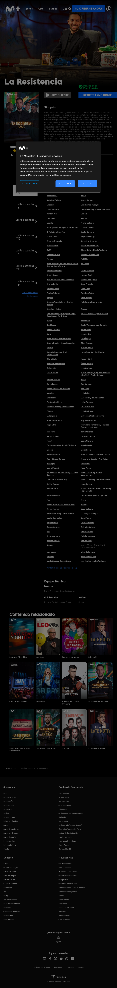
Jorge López (52, 384)
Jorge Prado (52, 522)
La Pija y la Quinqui (89, 513)
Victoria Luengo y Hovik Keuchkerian (57, 353)
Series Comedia (9, 837)
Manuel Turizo (53, 488)
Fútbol (53, 8)
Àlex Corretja (87, 363)
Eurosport (7, 908)
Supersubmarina (54, 270)
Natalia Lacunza (88, 536)
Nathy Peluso (52, 245)
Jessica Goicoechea (90, 254)
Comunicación (64, 920)
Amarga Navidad (64, 805)
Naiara (50, 348)
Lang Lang (85, 288)
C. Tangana (52, 416)
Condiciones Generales (67, 876)
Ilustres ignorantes (70, 657)
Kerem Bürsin (87, 359)
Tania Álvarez (87, 432)
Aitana (50, 545)
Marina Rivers (87, 348)
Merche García (53, 454)
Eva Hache (51, 398)
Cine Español (8, 801)
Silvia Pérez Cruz (88, 556)
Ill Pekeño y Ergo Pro (56, 232)
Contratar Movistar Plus (67, 884)
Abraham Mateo (54, 309)
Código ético (63, 880)
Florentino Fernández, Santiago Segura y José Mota (95, 426)
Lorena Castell (87, 227)
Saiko (83, 379)
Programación (8, 920)
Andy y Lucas (52, 275)
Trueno (50, 259)
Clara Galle (52, 359)
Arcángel (51, 463)
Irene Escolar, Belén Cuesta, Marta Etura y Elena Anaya (62, 264)
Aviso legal (58, 967)
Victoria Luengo (88, 552)
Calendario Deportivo (11, 912)
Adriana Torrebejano (56, 363)
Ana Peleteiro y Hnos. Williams (60, 279)
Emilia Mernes (53, 484)
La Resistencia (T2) (25, 267)
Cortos (6, 813)
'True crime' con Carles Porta (69, 829)
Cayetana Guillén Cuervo (92, 416)
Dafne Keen (52, 236)
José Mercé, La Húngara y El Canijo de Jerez (62, 473)
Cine (41, 8)
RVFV (49, 250)
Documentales (9, 841)
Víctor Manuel (53, 509)
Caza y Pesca (63, 845)
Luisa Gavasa (87, 402)
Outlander (62, 817)
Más (64, 8)
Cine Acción (8, 809)
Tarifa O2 (62, 912)
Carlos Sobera (53, 293)
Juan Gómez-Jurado (56, 459)
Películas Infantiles (10, 821)
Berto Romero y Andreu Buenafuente (91, 473)
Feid (48, 500)
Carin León (86, 450)
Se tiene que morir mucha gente (70, 813)
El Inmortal (62, 809)
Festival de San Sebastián (68, 833)
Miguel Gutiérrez (88, 420)
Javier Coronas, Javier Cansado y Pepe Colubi (96, 489)
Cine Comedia (8, 805)
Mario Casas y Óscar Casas (59, 561)
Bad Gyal (85, 388)
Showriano (40, 701)
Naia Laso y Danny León (91, 302)
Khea (83, 196)
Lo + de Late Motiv (96, 748)
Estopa (50, 450)
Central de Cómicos (18, 701)
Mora (83, 500)
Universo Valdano (10, 884)
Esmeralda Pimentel (90, 245)
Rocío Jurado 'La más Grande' (70, 825)
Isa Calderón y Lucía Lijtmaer (94, 495)
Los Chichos (86, 368)
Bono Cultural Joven (66, 908)
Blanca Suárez (53, 527)
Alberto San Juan (54, 420)
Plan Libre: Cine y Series (67, 892)
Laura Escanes (87, 270)
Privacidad (70, 967)
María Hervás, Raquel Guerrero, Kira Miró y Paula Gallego (95, 374)
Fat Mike (84, 259)
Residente (85, 320)
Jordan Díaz (52, 214)
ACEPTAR (87, 183)
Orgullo (6, 849)
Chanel (50, 411)
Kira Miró (51, 432)
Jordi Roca (86, 518)
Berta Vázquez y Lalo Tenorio (94, 325)
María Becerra (87, 200)
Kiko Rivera (86, 329)
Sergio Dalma (52, 436)
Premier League (9, 876)
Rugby (5, 896)
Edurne (84, 309)
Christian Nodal (88, 436)
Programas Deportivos (67, 841)
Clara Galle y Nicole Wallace (94, 250)
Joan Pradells (87, 284)
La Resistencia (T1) (25, 282)
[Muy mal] (14, 150)
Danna (84, 214)
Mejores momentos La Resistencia (19, 749)
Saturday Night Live (18, 657)
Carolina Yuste (87, 522)
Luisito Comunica (54, 518)
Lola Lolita (85, 393)
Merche (50, 393)
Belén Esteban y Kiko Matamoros (95, 479)
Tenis (5, 892)
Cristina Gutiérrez (55, 402)
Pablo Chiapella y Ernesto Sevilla (95, 454)
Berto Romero (87, 232)
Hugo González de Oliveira (92, 352)
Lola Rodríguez (87, 411)
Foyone (50, 297)
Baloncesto (7, 888)
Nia (48, 531)
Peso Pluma (86, 468)
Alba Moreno (86, 343)
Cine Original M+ (9, 797)
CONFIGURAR (29, 183)
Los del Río (86, 334)
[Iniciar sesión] (108, 8)
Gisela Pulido (52, 373)
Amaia (84, 218)
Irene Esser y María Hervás (59, 338)
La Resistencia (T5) (25, 221)
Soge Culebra (87, 509)
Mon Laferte (86, 445)
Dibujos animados (65, 837)
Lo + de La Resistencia (98, 701)
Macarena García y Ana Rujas (94, 459)
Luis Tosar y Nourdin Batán (92, 398)
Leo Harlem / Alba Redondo (93, 561)
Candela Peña (87, 293)
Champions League (10, 868)
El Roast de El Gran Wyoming (70, 702)
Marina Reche (53, 288)
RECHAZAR (65, 183)
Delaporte (51, 368)
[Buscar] (69, 8)
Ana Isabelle (52, 284)
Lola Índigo (86, 338)
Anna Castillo (87, 531)
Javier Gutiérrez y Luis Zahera (94, 313)
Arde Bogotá (86, 297)
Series (29, 8)
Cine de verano (9, 817)
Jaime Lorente (53, 329)
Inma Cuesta (86, 484)
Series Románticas (10, 833)
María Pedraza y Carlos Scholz (60, 513)
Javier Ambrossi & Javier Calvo (60, 504)
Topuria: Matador (10, 900)
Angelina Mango (88, 236)
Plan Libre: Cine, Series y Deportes (71, 888)
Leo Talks (40, 657)
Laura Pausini (53, 468)
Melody (84, 504)
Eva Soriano (86, 384)
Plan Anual (62, 904)
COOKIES (81, 967)
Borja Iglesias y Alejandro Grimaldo (62, 227)
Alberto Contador (55, 241)
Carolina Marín (53, 254)
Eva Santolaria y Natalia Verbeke (61, 445)
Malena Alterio (53, 379)
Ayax (49, 334)
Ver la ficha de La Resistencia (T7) (62, 568)
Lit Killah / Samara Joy (57, 479)
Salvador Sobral (88, 527)
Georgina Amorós (89, 241)
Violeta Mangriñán (89, 279)
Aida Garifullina (54, 200)
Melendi (50, 556)
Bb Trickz (85, 263)
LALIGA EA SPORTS (10, 872)
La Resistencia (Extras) (46, 748)
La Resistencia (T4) (25, 236)
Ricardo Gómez (53, 495)
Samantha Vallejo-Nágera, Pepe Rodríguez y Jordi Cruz (61, 314)
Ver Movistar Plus (64, 864)
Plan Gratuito (63, 900)
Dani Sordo (51, 325)
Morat (49, 441)
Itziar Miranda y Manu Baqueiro (60, 343)
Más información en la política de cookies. (49, 175)
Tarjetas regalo (64, 916)
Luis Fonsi (51, 218)
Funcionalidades (64, 868)
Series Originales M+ (11, 829)
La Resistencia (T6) (25, 206)
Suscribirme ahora (88, 8)
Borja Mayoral (87, 441)
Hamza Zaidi (86, 275)
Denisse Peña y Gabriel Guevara (95, 209)
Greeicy (50, 205)
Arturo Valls (52, 196)
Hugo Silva (51, 425)
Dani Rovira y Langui (90, 205)
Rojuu (49, 320)
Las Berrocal (63, 821)
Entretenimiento (9, 845)
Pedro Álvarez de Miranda (58, 388)
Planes (61, 896)
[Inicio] (13, 9)
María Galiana (87, 223)
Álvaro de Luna (53, 536)
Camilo (50, 223)
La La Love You (87, 407)
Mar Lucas (51, 552)
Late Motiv (92, 657)
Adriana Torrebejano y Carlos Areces (60, 303)
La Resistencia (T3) (25, 252)
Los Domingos (63, 801)
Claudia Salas (53, 209)
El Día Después (9, 880)
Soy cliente (60, 95)
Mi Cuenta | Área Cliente (67, 872)
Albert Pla (85, 463)
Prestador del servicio (41, 967)
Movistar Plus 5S (64, 849)
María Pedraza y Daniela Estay (60, 407)
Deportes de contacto (11, 904)
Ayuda (58, 942)
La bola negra (63, 797)
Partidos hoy (8, 916)
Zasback (65, 748)
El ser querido (63, 793)
